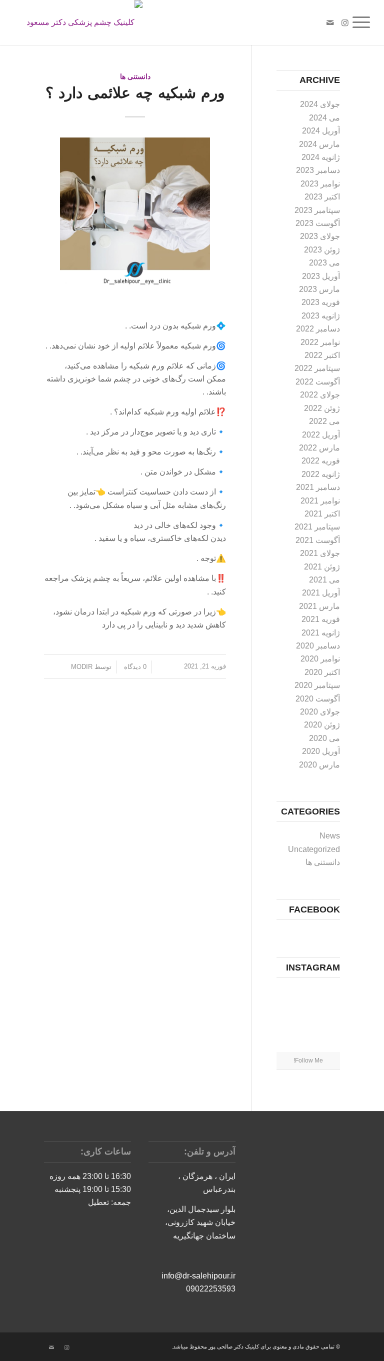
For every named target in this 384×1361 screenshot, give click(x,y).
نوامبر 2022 (320, 342)
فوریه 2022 (321, 460)
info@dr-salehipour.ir (199, 1276)
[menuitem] (364, 22)
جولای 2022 (320, 394)
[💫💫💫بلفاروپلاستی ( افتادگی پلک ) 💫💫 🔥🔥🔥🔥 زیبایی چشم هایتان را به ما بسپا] (308, 1041)
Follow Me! (308, 1060)
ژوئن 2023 (322, 250)
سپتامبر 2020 (317, 685)
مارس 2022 (319, 448)
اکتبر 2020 (322, 672)
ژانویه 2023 (321, 316)
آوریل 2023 (321, 276)
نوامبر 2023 (320, 184)
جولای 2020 (320, 712)
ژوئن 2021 (322, 566)
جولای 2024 (320, 104)
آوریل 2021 (321, 592)
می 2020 (324, 738)
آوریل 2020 (321, 751)
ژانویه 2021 (321, 632)
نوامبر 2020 (320, 658)
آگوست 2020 (318, 698)
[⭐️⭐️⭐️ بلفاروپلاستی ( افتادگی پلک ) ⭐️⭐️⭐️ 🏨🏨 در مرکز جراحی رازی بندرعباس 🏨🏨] (308, 1019)
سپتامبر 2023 (317, 210)
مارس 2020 (319, 764)
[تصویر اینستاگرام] (328, 995)
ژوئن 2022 (322, 408)
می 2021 (324, 580)
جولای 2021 (320, 553)
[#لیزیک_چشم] (288, 995)
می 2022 (324, 421)
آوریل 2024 (321, 130)
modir (81, 666)
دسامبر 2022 (318, 328)
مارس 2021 (319, 606)
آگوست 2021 (318, 540)
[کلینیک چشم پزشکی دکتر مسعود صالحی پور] (75, 22)
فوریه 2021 (321, 619)
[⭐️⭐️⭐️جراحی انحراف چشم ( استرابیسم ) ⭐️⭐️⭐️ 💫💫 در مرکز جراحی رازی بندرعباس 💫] (288, 1018)
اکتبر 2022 (322, 355)
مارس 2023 (319, 289)
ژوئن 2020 (322, 724)
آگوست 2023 (318, 223)
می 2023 (324, 262)
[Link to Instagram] (345, 22)
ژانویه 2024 (321, 157)
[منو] (364, 22)
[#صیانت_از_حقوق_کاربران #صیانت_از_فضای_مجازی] (308, 996)
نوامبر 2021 (320, 500)
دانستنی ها (135, 76)
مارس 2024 (319, 144)
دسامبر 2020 (318, 646)
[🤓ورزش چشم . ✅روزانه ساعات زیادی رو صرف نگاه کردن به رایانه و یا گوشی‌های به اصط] (328, 1018)
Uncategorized (314, 849)
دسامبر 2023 (318, 170)
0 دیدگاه (134, 666)
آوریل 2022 (321, 434)
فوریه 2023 (321, 302)
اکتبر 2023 (322, 196)
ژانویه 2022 (321, 474)
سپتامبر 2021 (317, 526)
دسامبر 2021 (318, 487)
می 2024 (324, 118)
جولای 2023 (320, 236)
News (330, 836)
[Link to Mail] (330, 22)
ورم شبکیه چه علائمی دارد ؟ (135, 92)
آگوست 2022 (318, 382)
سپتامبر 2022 (317, 368)
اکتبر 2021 (322, 514)
